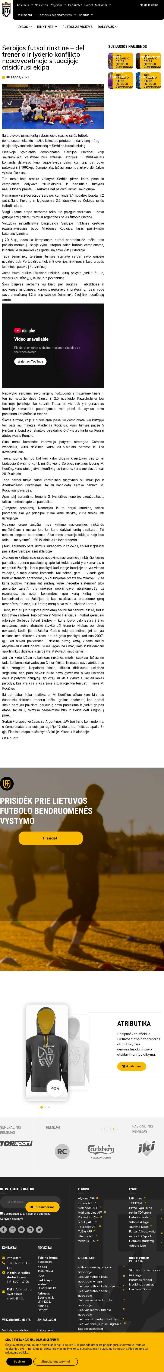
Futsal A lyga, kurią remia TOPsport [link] (142, 1233)
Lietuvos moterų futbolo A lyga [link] (140, 1219)
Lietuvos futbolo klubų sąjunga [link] (99, 1286)
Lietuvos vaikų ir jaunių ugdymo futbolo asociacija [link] (100, 1326)
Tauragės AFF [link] (87, 1227)
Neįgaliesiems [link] (149, 4)
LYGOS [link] (23, 27)
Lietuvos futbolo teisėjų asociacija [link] (94, 1293)
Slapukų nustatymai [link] (55, 1361)
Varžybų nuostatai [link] (15, 1330)
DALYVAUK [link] (106, 27)
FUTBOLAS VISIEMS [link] (77, 27)
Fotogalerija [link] (45, 1330)
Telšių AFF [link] (85, 1231)
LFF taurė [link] (135, 1198)
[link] (6, 9)
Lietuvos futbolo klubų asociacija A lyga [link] (93, 1279)
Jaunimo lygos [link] (139, 1227)
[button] (104, 1129)
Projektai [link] (56, 5)
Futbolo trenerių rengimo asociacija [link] (95, 1269)
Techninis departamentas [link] (55, 15)
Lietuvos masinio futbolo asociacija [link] (95, 1302)
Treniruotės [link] (75, 5)
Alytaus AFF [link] (86, 1198)
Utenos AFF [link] (86, 1236)
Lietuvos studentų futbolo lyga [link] (141, 1243)
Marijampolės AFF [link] (90, 1212)
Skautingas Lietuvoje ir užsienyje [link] (145, 1272)
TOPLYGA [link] (135, 1203)
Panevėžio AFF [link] (88, 1217)
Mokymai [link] (101, 5)
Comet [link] (88, 5)
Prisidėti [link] (51, 838)
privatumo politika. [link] (17, 1352)
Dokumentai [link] (24, 15)
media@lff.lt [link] (15, 1298)
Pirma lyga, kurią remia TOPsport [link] (140, 1210)
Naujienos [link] (41, 5)
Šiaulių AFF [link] (85, 1222)
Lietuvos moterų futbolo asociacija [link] (94, 1312)
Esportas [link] (83, 15)
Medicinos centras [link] (141, 1284)
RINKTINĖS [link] (45, 27)
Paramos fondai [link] (140, 1280)
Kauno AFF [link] (85, 1203)
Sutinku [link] (19, 1361)
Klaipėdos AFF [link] (88, 1208)
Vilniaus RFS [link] (86, 1241)
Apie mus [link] (23, 5)
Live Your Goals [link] (140, 1289)
